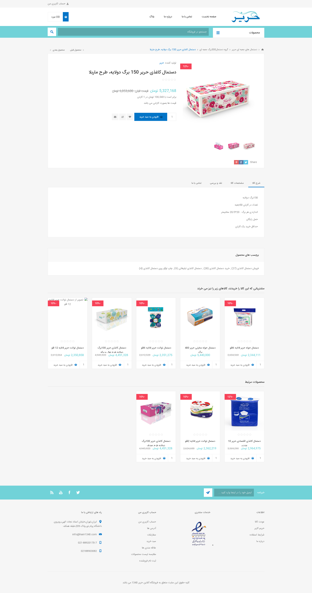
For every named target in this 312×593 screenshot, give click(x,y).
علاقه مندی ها (149, 548)
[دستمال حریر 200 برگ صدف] (156, 411)
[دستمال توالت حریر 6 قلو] (156, 317)
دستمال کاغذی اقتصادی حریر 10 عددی (244, 443)
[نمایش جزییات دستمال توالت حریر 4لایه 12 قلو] (67, 317)
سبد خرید (151, 541)
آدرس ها (151, 528)
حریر (161, 63)
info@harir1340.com (84, 534)
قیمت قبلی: (141, 91)
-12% (186, 66)
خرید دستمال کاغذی (219, 268)
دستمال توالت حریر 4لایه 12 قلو (67, 348)
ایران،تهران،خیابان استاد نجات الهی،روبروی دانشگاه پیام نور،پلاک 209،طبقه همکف (78, 524)
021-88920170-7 (87, 543)
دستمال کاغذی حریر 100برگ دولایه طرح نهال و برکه (112, 350)
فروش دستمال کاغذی (248, 268)
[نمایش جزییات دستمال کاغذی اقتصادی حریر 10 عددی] (244, 411)
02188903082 (89, 551)
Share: (253, 162)
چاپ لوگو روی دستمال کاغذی (157, 268)
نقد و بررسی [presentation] (216, 183)
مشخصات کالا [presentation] (237, 183)
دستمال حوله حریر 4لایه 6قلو (244, 348)
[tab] (256, 183)
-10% (230, 303)
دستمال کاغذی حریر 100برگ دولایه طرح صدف (156, 443)
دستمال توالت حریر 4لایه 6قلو (156, 348)
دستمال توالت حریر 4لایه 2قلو (200, 441)
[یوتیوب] (61, 492)
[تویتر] (78, 492)
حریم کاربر (259, 528)
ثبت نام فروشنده (147, 561)
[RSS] (52, 492)
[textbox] (133, 32)
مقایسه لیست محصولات (143, 554)
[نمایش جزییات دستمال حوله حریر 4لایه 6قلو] (244, 317)
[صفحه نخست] (262, 50)
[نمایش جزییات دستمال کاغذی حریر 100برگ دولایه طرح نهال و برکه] (112, 317)
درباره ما (260, 541)
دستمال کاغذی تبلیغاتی (190, 268)
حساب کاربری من (56, 4)
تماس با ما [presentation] (196, 183)
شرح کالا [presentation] (256, 183)
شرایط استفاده (257, 535)
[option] (249, 146)
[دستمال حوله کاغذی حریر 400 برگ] (200, 317)
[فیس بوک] (69, 492)
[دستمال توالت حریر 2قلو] (200, 411)
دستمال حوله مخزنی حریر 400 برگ (200, 350)
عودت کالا (259, 522)
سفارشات (151, 535)
